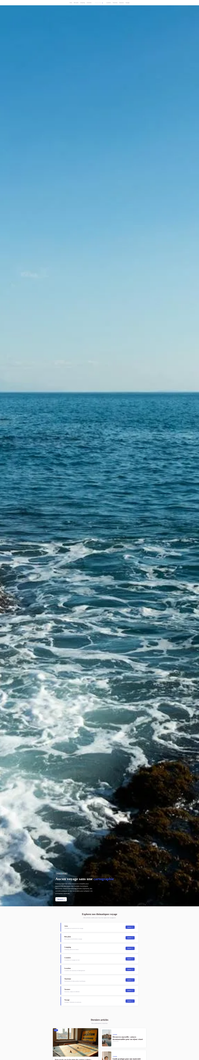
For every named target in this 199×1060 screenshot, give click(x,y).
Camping (82, 2)
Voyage (127, 2)
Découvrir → (61, 899)
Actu (71, 2)
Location (108, 2)
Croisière (89, 2)
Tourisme (115, 2)
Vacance (121, 2)
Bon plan (76, 2)
